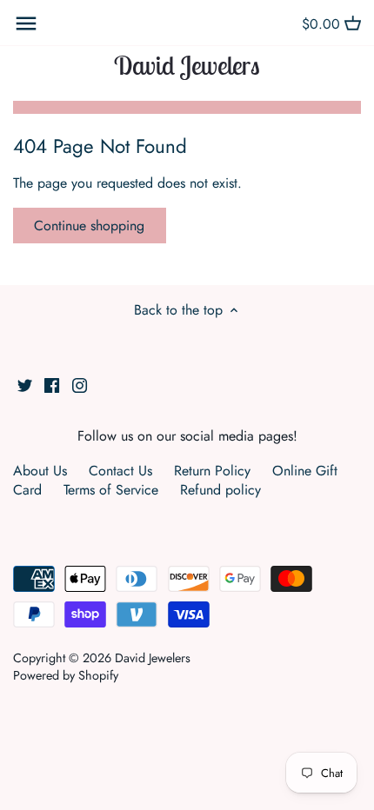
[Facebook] (51, 384)
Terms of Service (110, 490)
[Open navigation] (26, 23)
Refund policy (220, 490)
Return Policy (212, 471)
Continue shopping (89, 226)
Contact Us (120, 471)
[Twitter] (24, 384)
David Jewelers (187, 65)
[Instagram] (79, 384)
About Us (40, 471)
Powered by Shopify (65, 675)
